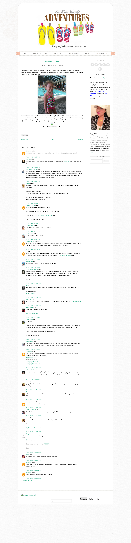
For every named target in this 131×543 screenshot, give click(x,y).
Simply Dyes (30, 434)
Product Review (74, 53)
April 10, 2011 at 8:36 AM (33, 408)
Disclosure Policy (101, 53)
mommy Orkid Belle (32, 269)
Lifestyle (87, 53)
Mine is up (66, 161)
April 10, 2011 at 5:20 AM (33, 400)
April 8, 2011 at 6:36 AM (33, 267)
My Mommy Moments (45, 215)
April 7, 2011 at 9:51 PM (33, 231)
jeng (27, 285)
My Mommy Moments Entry (34, 428)
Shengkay (29, 352)
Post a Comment (27, 480)
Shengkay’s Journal (32, 362)
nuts (27, 382)
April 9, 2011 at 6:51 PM (33, 380)
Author (35, 53)
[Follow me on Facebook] (92, 64)
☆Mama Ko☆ (30, 370)
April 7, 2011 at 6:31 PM (33, 167)
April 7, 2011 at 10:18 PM (33, 239)
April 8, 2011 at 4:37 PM (33, 350)
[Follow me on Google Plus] (100, 64)
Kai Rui (28, 183)
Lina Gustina (29, 233)
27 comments (59, 65)
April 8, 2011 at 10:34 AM (33, 283)
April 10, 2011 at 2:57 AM (33, 390)
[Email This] (22, 135)
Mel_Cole (29, 299)
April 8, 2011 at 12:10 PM (33, 305)
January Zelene (30, 205)
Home (25, 53)
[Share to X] (25, 135)
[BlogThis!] (23, 135)
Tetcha (28, 392)
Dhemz (45, 65)
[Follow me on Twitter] (96, 64)
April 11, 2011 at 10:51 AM (33, 460)
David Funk (29, 319)
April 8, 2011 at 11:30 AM (33, 297)
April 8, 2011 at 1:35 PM (33, 317)
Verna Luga (29, 261)
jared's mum (29, 342)
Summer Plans (52, 61)
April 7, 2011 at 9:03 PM (33, 203)
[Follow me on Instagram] (100, 69)
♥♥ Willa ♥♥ (29, 307)
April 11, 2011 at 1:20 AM (33, 452)
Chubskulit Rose (31, 241)
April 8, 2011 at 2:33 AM (33, 259)
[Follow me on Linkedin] (108, 64)
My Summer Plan (31, 358)
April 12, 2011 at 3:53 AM (33, 478)
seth (27, 418)
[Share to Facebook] (27, 135)
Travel (46, 53)
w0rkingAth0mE (31, 410)
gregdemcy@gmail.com (103, 78)
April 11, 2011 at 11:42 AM (33, 470)
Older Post (79, 139)
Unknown (29, 151)
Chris (27, 454)
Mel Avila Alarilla (31, 169)
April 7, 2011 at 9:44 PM (33, 223)
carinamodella (30, 225)
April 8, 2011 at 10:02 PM (33, 368)
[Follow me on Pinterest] (104, 64)
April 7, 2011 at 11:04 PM (33, 249)
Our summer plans (75, 301)
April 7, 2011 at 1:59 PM (33, 157)
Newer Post (24, 139)
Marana (28, 159)
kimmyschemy (30, 402)
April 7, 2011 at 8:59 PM (33, 181)
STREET (46, 444)
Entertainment (58, 53)
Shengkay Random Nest (33, 364)
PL (27, 251)
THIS (27, 440)
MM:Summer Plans (32, 313)
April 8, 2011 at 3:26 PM (33, 339)
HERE (91, 152)
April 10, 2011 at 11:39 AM (33, 416)
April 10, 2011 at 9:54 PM (33, 432)
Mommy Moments (65, 255)
